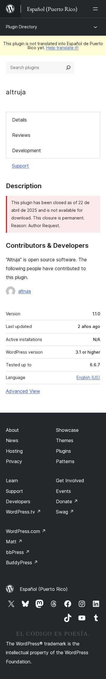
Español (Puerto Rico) (44, 589)
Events (63, 491)
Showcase (67, 430)
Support (20, 166)
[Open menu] (96, 9)
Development (26, 150)
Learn (12, 480)
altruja (24, 291)
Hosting (14, 451)
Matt (14, 541)
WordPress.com (26, 531)
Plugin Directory (21, 26)
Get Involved (70, 480)
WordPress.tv (23, 512)
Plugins (63, 451)
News (12, 440)
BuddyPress (22, 562)
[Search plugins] (68, 67)
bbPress (18, 552)
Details (19, 120)
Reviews (21, 135)
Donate (67, 501)
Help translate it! (62, 47)
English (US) (88, 377)
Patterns (65, 461)
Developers (18, 501)
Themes (64, 440)
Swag (65, 512)
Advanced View (23, 391)
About (12, 430)
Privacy (14, 461)
